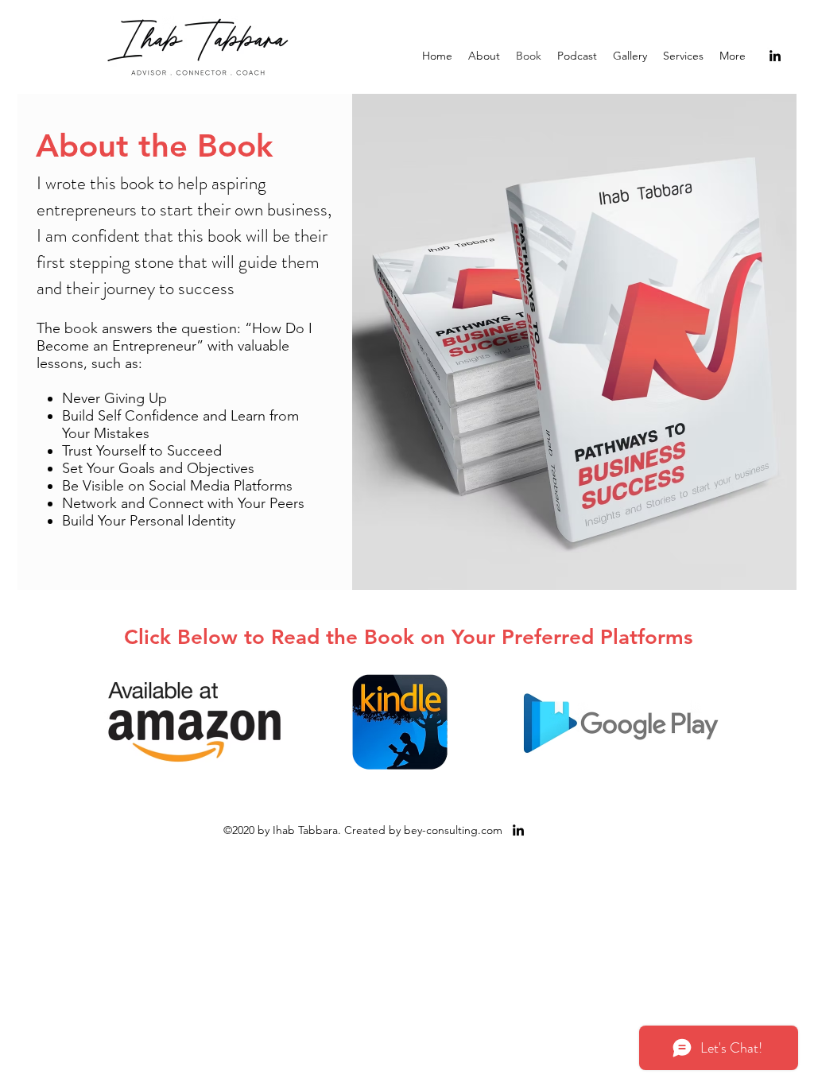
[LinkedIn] (775, 56)
